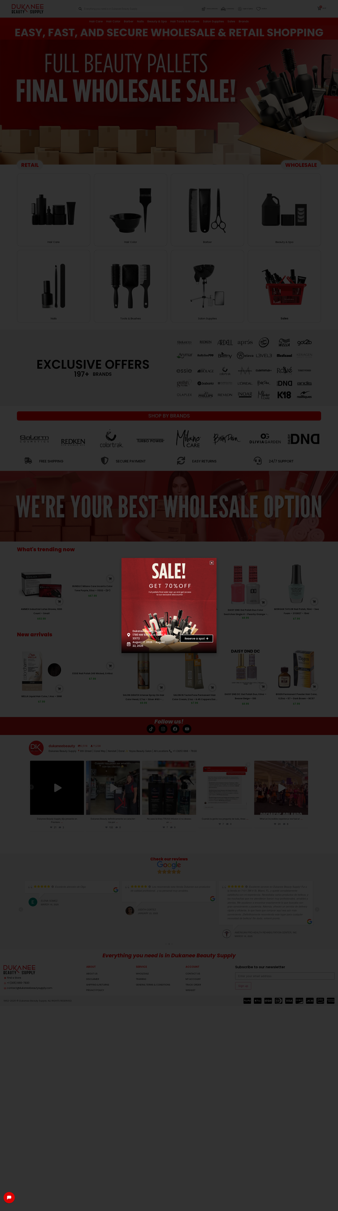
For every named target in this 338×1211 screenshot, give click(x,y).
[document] (169, 605)
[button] (214, 560)
